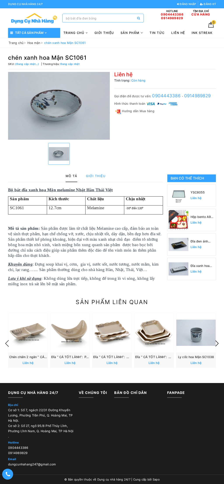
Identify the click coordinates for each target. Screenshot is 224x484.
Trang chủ (74, 33)
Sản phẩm (131, 33)
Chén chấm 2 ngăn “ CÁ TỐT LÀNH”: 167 (39, 357)
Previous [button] (7, 343)
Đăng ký (209, 4)
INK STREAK (202, 33)
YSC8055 (198, 192)
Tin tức (157, 33)
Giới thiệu (104, 33)
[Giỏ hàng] (211, 26)
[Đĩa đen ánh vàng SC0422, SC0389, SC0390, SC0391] (178, 244)
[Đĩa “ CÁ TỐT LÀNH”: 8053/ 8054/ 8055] (154, 332)
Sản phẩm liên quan (112, 302)
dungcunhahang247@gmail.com (32, 464)
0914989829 (197, 95)
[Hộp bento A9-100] (178, 220)
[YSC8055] (178, 195)
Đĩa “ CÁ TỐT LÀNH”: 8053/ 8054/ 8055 (165, 357)
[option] (59, 106)
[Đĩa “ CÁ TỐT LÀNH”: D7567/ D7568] (112, 332)
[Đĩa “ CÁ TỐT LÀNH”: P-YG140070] (70, 332)
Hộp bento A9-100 (201, 217)
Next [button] (217, 343)
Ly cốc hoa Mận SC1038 (196, 357)
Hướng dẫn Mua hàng (137, 111)
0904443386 (167, 95)
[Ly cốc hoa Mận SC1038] (196, 332)
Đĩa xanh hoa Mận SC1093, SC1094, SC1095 (201, 266)
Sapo (156, 479)
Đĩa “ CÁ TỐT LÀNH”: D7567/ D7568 (121, 357)
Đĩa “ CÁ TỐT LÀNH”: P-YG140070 (77, 357)
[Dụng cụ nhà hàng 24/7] (34, 18)
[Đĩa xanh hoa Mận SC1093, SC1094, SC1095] (178, 269)
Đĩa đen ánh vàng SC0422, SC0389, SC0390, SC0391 (201, 241)
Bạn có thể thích (187, 178)
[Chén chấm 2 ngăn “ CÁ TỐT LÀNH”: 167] (28, 332)
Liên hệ (178, 33)
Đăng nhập (187, 4)
